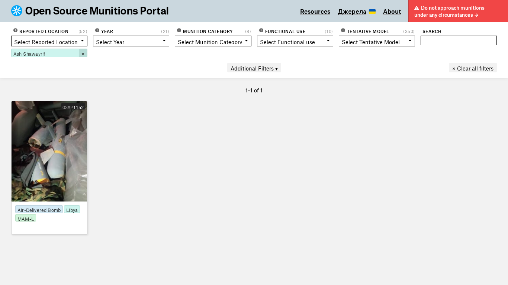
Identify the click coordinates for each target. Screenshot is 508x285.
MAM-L (25, 218)
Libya (72, 209)
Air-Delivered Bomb (39, 209)
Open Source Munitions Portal (97, 11)
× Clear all (472, 67)
